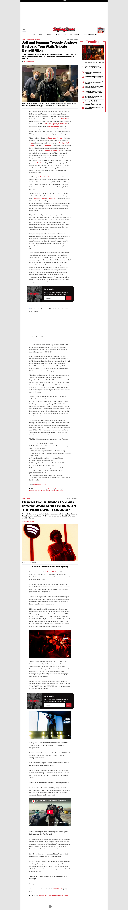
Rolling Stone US (39, 484)
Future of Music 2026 (90, 34)
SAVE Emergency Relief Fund (56, 124)
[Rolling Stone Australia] (64, 31)
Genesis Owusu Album (56, 895)
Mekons (52, 198)
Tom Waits (65, 119)
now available (53, 126)
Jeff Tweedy (46, 145)
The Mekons (42, 490)
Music (40, 34)
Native (66, 895)
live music (58, 489)
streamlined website (52, 150)
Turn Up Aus (57, 889)
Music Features (35, 39)
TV (65, 34)
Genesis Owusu (43, 895)
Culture (49, 34)
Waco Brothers (40, 198)
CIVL (31, 143)
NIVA (39, 163)
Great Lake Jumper (55, 138)
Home (23, 39)
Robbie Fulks (53, 177)
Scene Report (74, 34)
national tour (50, 572)
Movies (58, 34)
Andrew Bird (42, 177)
